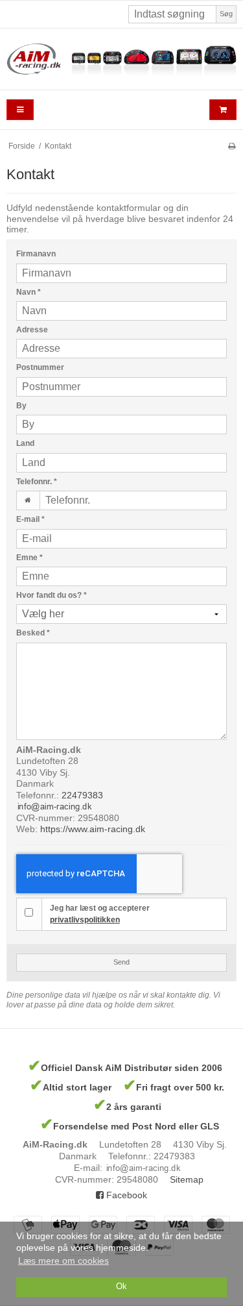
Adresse (32, 329)
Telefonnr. (36, 481)
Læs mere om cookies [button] (63, 1260)
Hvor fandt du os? (51, 595)
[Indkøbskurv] (223, 110)
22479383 (82, 795)
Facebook (125, 1195)
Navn (28, 292)
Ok (121, 1286)
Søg (226, 14)
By (21, 405)
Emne (29, 557)
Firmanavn (36, 253)
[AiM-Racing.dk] (121, 59)
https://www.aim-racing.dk (92, 829)
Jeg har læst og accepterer (100, 914)
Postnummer (40, 367)
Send (121, 962)
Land (25, 443)
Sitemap (186, 1179)
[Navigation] (20, 110)
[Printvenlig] (232, 146)
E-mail (30, 519)
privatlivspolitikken (85, 919)
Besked (33, 632)
